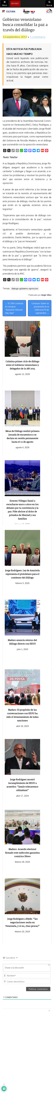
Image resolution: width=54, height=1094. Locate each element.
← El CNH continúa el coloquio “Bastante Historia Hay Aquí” (14, 308)
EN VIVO (15, 3)
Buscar (49, 5)
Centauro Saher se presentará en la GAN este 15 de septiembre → (40, 308)
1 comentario (37, 36)
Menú (4, 5)
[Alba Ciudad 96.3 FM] (27, 11)
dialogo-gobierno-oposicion (25, 288)
